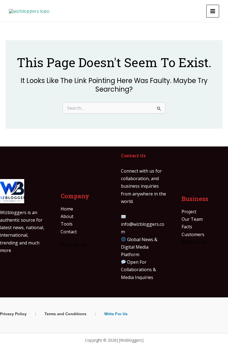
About (67, 216)
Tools (67, 224)
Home (67, 209)
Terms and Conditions (65, 314)
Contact (69, 232)
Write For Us (116, 314)
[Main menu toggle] (212, 11)
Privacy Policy (13, 314)
